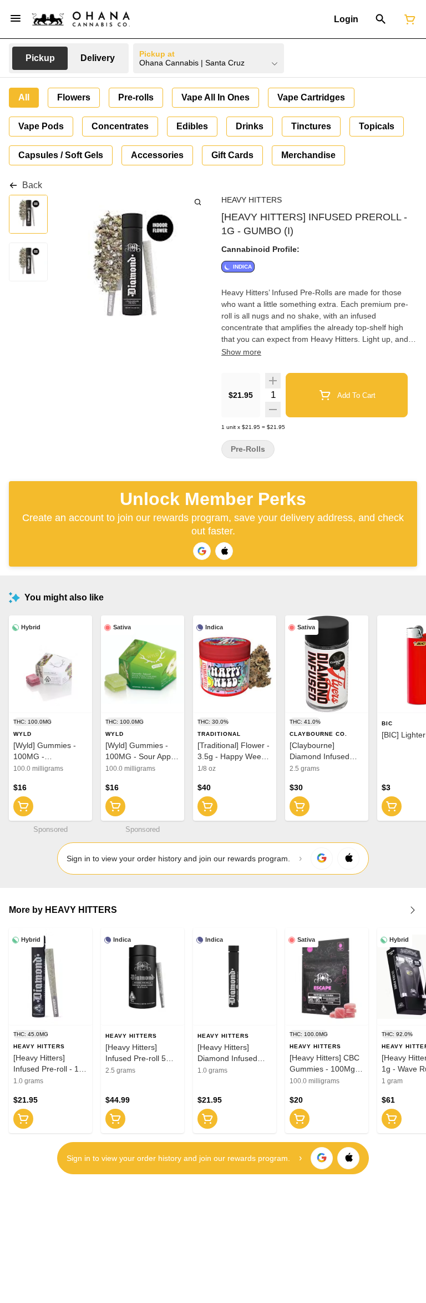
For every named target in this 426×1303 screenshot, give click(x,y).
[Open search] (381, 19)
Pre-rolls (248, 449)
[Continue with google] (202, 551)
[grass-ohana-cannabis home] (81, 19)
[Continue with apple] (224, 551)
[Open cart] (407, 19)
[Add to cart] (23, 806)
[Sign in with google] (322, 858)
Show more (241, 351)
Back (32, 185)
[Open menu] (15, 18)
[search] (198, 202)
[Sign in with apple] (348, 858)
